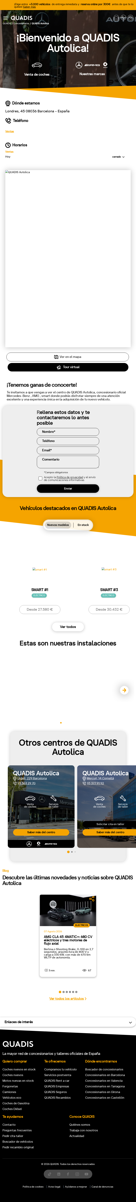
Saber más (29, 7)
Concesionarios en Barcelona (105, 1075)
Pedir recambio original (18, 1147)
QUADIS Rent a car (56, 1080)
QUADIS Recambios (57, 1097)
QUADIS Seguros (55, 1092)
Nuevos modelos (58, 525)
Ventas (9, 131)
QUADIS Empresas (56, 1086)
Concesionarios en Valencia (104, 1080)
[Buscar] (130, 18)
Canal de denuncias (102, 1187)
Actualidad (76, 1136)
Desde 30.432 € (109, 609)
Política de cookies (33, 1187)
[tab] (58, 525)
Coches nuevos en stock (19, 1069)
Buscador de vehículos (17, 1141)
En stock (83, 525)
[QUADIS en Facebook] (68, 1174)
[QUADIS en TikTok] (49, 1174)
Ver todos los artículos (66, 998)
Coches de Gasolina (15, 1103)
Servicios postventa (57, 1075)
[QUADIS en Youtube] (86, 1174)
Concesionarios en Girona (102, 1092)
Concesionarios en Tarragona (105, 1086)
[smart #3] (109, 572)
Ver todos (68, 627)
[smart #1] (40, 573)
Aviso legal (54, 1187)
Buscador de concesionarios (104, 1069)
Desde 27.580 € (40, 609)
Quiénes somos (79, 1124)
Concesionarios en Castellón (104, 1097)
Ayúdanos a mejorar (76, 1187)
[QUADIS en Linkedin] (58, 1174)
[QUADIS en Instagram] (77, 1174)
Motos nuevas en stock (18, 1080)
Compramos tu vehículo (60, 1069)
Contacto (9, 1124)
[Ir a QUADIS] (61, 18)
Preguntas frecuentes (17, 1130)
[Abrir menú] (5, 18)
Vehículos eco (11, 1097)
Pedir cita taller (12, 1136)
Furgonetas (10, 1086)
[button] (123, 690)
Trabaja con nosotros (83, 1130)
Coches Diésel (12, 1109)
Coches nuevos (12, 1075)
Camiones (9, 1092)
